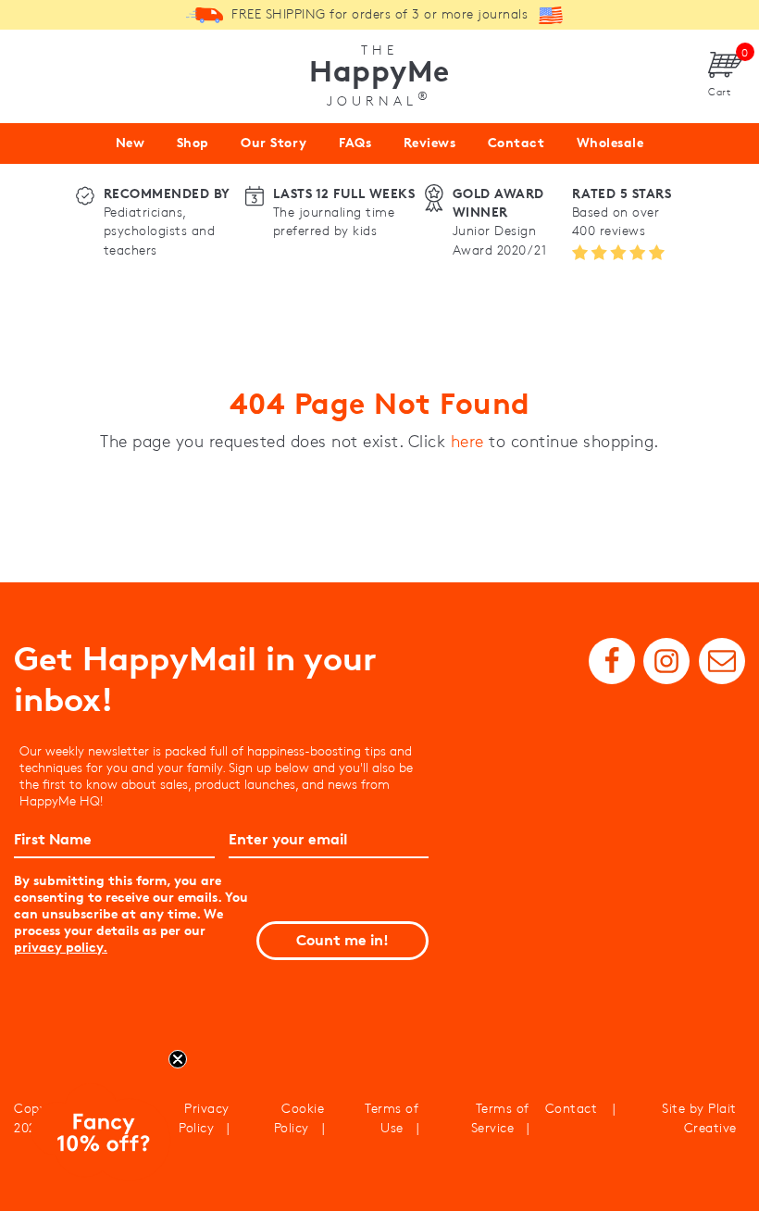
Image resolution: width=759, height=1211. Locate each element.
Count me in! (342, 940)
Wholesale (610, 142)
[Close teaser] (177, 1059)
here (467, 441)
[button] (101, 1136)
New (130, 142)
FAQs (355, 142)
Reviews (430, 142)
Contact (516, 142)
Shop (193, 142)
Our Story (274, 142)
